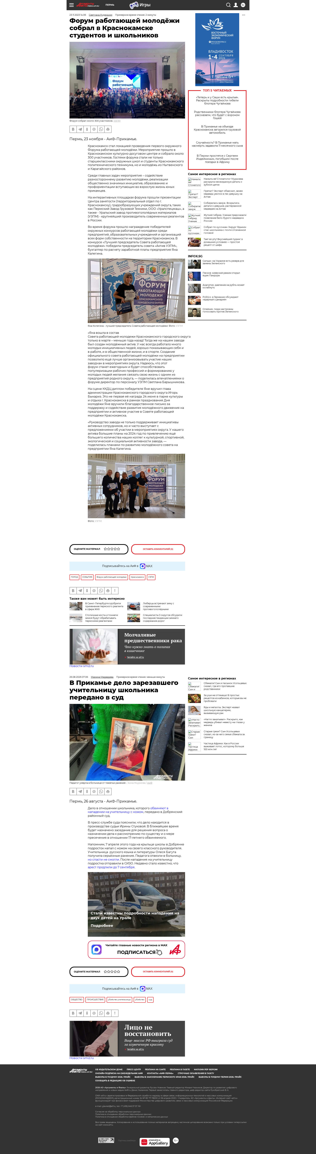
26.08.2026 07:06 (78, 677)
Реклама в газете (180, 1069)
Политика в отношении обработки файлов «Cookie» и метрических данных (131, 1117)
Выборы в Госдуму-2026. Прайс (112, 1077)
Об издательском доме (109, 1069)
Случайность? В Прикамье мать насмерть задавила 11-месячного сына (217, 144)
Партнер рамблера (127, 1140)
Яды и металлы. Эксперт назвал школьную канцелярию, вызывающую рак (222, 710)
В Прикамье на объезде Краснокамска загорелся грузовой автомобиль (217, 129)
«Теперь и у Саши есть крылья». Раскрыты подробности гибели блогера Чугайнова (217, 100)
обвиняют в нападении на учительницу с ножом (128, 810)
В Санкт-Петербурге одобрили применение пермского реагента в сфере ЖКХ (104, 606)
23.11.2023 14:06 (77, 15)
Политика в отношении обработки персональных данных (123, 1114)
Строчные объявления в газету (196, 1073)
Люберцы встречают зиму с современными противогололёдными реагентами (150, 608)
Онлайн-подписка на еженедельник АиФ (119, 1073)
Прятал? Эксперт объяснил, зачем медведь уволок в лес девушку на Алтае (223, 194)
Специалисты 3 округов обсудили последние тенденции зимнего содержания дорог (162, 618)
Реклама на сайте (155, 1069)
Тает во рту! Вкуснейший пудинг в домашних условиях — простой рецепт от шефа (223, 242)
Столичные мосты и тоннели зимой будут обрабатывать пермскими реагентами (101, 618)
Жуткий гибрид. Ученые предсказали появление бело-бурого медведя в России (225, 218)
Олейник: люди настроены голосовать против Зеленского (221, 310)
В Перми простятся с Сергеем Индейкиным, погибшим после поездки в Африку (217, 159)
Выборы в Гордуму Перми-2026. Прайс (220, 1077)
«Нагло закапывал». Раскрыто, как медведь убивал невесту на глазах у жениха (224, 722)
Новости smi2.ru (81, 666)
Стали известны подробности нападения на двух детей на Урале (135, 915)
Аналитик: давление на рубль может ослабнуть (223, 286)
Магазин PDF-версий (205, 1069)
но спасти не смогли (103, 859)
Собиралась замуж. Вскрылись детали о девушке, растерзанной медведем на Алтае (222, 206)
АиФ (149, 783)
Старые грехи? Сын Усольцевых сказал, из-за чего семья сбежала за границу (224, 734)
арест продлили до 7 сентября (111, 867)
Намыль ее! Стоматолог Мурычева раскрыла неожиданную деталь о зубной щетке (223, 181)
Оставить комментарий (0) (158, 549)
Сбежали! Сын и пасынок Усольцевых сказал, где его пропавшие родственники (225, 686)
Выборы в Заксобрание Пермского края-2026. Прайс (164, 1077)
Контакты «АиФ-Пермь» (160, 1073)
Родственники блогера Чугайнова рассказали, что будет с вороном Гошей (217, 115)
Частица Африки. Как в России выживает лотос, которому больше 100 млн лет (224, 746)
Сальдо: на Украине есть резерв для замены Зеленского (223, 262)
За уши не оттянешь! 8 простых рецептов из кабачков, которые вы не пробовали (225, 698)
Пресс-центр (134, 1069)
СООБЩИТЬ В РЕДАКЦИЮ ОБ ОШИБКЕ (115, 1081)
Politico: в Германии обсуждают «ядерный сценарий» (220, 298)
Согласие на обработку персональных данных (117, 1112)
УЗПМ (117, 120)
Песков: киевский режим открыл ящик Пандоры (221, 274)
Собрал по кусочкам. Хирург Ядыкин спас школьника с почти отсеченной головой (225, 230)
